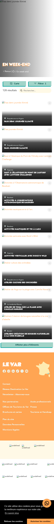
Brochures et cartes (12, 412)
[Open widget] (46, 503)
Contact (6, 384)
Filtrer (42, 83)
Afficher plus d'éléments (27, 345)
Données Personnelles (14, 424)
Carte (16, 83)
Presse (33, 406)
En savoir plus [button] (12, 513)
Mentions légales (11, 429)
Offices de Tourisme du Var (16, 406)
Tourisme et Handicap (40, 412)
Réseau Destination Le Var (15, 389)
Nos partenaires (10, 401)
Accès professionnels (40, 401)
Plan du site (8, 419)
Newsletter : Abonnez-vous (16, 394)
